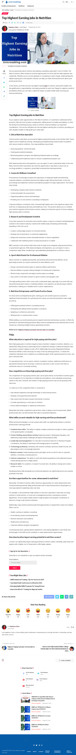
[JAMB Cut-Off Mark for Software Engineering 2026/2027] (25, 709)
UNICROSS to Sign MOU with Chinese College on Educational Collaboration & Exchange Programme (43, 698)
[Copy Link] (20, 23)
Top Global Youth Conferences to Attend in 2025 (26, 583)
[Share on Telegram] (17, 23)
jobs (46, 86)
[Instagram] (41, 680)
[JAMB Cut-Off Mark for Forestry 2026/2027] (25, 718)
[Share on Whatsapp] (14, 23)
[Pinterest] (27, 680)
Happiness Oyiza (13, 27)
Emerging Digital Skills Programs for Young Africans (27, 586)
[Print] (23, 23)
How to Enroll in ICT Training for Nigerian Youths (26, 589)
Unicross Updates (36, 703)
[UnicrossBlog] (13, 2)
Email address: (14, 559)
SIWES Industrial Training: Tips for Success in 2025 (27, 580)
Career (5, 13)
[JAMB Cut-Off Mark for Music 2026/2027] (25, 727)
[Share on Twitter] (12, 23)
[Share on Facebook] (9, 23)
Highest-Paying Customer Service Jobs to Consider (36, 330)
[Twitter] (42, 673)
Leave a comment (65, 660)
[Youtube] (27, 686)
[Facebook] (27, 673)
